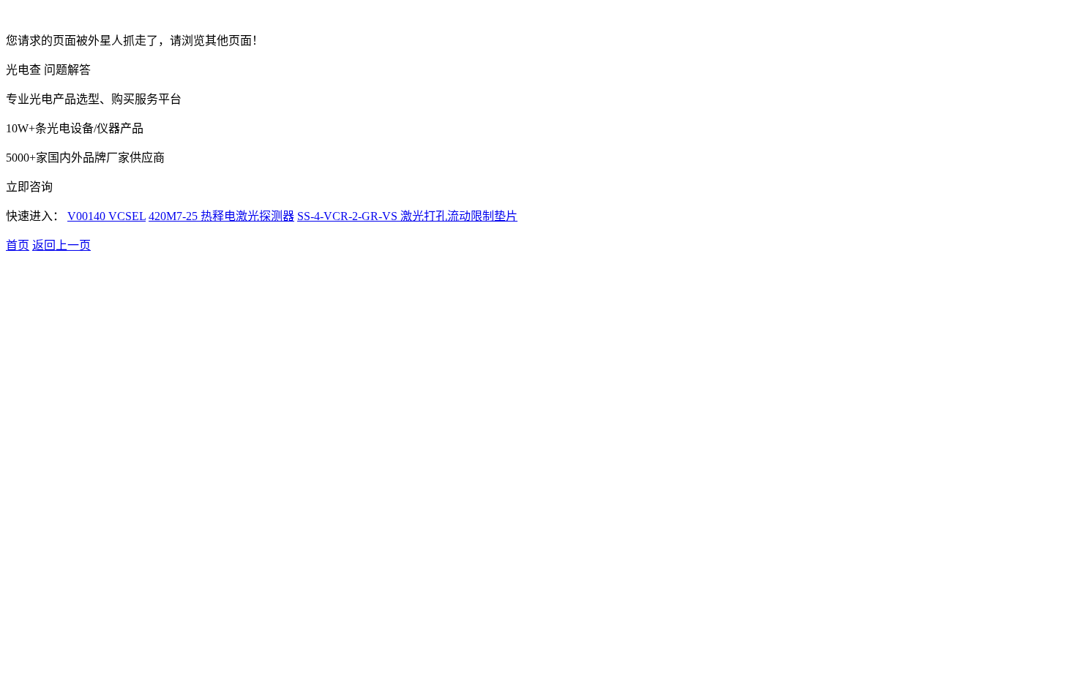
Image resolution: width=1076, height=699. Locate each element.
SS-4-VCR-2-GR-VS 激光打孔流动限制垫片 (407, 216)
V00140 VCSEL (106, 216)
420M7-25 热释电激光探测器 (221, 216)
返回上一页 (61, 245)
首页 (17, 245)
